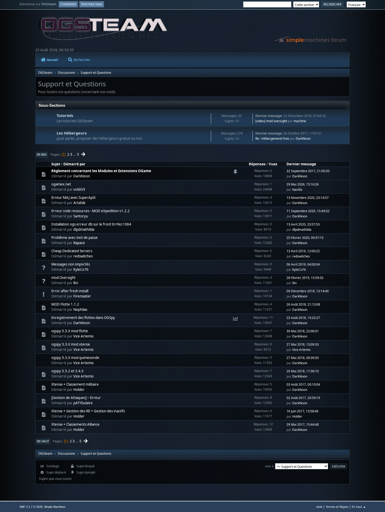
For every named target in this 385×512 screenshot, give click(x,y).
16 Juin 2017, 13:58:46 (302, 411)
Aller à (269, 466)
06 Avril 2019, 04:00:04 (303, 264)
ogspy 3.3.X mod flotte (69, 331)
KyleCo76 (81, 269)
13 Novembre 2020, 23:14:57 (308, 197)
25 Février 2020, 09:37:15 (305, 237)
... (75, 154)
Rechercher (82, 60)
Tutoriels (65, 115)
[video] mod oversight (271, 121)
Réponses (257, 164)
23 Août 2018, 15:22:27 (303, 318)
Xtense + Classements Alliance (75, 424)
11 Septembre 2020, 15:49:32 (308, 211)
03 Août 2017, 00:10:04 (303, 384)
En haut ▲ (359, 507)
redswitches (83, 256)
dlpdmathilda (83, 229)
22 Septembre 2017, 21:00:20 (308, 171)
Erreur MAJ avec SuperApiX (73, 197)
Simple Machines (54, 506)
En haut (43, 441)
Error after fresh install (69, 291)
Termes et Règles (337, 507)
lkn (75, 282)
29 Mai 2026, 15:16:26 (303, 184)
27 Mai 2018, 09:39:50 (303, 358)
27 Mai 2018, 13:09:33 (303, 344)
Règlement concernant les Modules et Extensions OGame (101, 170)
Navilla (297, 189)
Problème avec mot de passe (74, 237)
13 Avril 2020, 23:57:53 (303, 224)
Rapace (79, 242)
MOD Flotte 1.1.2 (65, 304)
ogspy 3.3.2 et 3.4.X (67, 371)
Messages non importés (70, 264)
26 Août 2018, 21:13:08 (303, 304)
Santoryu (80, 216)
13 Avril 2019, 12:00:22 (303, 251)
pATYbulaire (83, 403)
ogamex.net (61, 184)
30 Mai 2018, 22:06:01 (303, 331)
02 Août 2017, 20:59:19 (303, 398)
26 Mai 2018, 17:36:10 (303, 371)
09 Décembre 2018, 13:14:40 (308, 291)
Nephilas (80, 309)
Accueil (52, 60)
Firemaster (82, 296)
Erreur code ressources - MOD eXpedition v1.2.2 (90, 211)
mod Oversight (63, 277)
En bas (42, 154)
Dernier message (301, 164)
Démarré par (74, 164)
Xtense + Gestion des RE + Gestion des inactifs (88, 411)
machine (300, 121)
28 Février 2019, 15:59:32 (305, 277)
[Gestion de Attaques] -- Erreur (76, 397)
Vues (273, 164)
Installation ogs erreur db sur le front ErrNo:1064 (91, 224)
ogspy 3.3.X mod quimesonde (75, 357)
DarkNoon (303, 138)
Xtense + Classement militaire (75, 384)
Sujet (55, 164)
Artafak (79, 202)
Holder (79, 389)
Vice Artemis (83, 336)
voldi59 (79, 189)
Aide (319, 507)
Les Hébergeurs (72, 133)
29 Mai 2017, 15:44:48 (303, 424)
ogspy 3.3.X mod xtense (70, 344)
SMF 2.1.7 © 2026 (30, 506)
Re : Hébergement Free (272, 138)
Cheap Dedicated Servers (71, 251)
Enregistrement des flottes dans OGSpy (83, 317)
